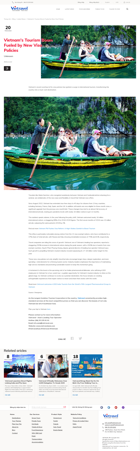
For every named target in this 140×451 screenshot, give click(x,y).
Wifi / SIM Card (37, 433)
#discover (8, 62)
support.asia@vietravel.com (114, 425)
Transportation (37, 439)
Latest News (69, 9)
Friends (55, 424)
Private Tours (36, 421)
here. (49, 309)
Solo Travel (57, 427)
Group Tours (36, 418)
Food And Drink (84, 9)
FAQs (74, 424)
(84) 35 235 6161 (28, 2)
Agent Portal (77, 427)
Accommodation (37, 442)
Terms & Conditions (79, 418)
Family (55, 421)
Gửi (64, 407)
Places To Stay (114, 9)
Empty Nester (58, 430)
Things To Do (99, 9)
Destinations (16, 418)
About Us (15, 427)
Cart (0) (127, 2)
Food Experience (37, 430)
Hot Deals (35, 424)
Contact (15, 433)
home (58, 9)
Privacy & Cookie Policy (80, 421)
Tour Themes (16, 421)
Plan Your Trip (17, 424)
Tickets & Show (37, 427)
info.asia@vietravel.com (113, 423)
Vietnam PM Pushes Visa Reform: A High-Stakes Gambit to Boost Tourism (67, 228)
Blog (13, 430)
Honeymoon (57, 418)
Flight (33, 436)
